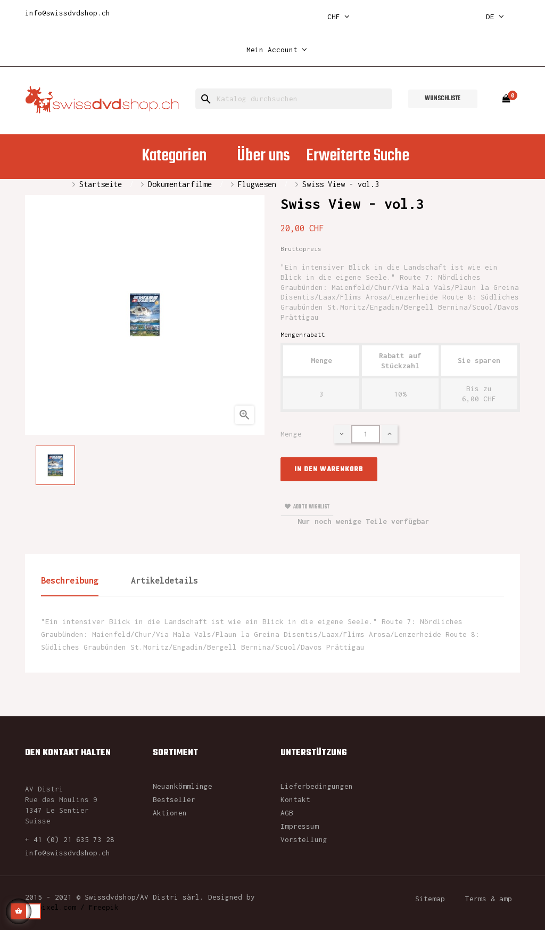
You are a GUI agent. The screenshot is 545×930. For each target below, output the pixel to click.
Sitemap (430, 898)
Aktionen (170, 812)
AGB (286, 812)
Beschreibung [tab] (69, 580)
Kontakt (295, 799)
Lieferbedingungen (316, 786)
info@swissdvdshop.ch (67, 13)
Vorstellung (303, 839)
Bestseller (174, 799)
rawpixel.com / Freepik (72, 907)
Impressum (299, 826)
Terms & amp (488, 898)
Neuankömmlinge (182, 786)
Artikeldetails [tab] (164, 580)
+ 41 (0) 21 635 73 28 (69, 839)
